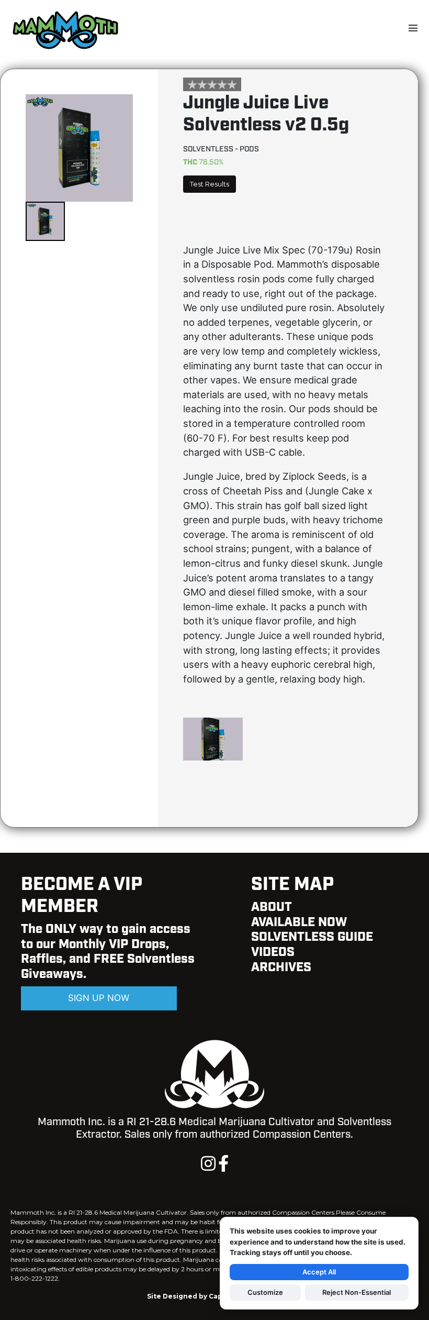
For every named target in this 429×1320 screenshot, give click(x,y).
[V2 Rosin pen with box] (213, 759)
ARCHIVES (281, 967)
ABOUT (271, 907)
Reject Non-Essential (356, 1292)
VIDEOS (273, 952)
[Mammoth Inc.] (65, 29)
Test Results (209, 184)
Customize (265, 1292)
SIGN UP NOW (98, 998)
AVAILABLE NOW (299, 922)
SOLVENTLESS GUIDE (312, 937)
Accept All (319, 1272)
